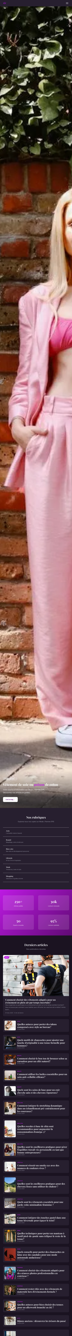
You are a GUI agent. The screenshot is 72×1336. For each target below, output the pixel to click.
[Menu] (67, 3)
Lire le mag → (10, 799)
